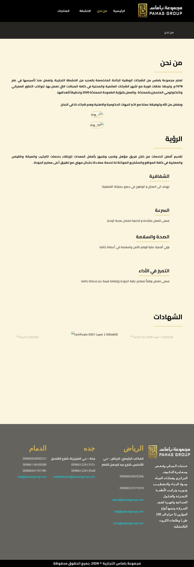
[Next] (101, 412)
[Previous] (93, 412)
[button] (45, 13)
